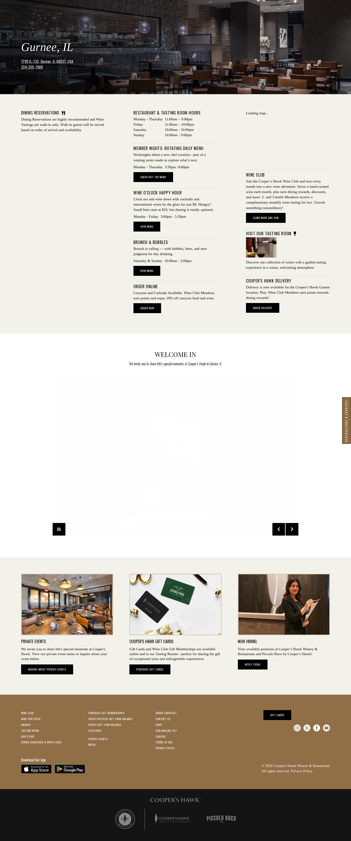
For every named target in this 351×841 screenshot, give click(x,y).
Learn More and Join (269, 218)
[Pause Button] (59, 529)
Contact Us (163, 719)
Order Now (150, 308)
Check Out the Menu (153, 177)
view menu (146, 226)
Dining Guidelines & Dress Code (41, 742)
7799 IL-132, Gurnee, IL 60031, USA (47, 61)
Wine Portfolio (31, 719)
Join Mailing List (166, 731)
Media (91, 745)
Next (292, 529)
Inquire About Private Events (47, 669)
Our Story (28, 736)
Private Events (98, 739)
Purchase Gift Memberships (106, 713)
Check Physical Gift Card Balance (110, 719)
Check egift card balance (104, 725)
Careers (161, 736)
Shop (159, 725)
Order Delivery (262, 308)
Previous (278, 529)
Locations (94, 731)
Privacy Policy (165, 748)
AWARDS (26, 725)
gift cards (280, 715)
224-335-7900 (32, 67)
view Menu (146, 271)
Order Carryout (166, 713)
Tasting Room (30, 731)
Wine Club (27, 713)
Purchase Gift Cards (150, 669)
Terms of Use (164, 742)
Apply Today (253, 664)
